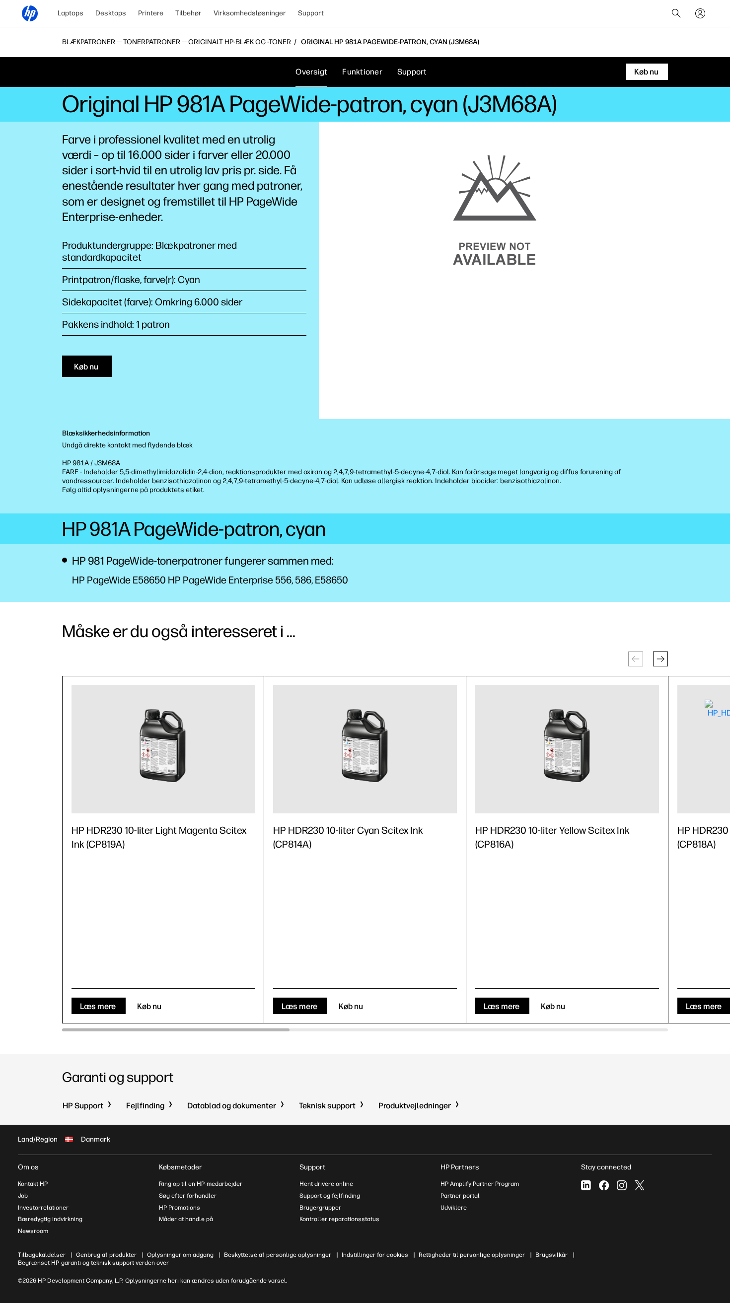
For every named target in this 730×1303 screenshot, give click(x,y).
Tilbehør (188, 13)
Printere (150, 13)
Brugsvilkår (551, 1254)
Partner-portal (460, 1195)
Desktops (110, 13)
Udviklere (453, 1207)
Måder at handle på (186, 1219)
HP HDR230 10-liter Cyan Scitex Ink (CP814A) (348, 837)
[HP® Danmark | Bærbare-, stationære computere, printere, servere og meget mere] (30, 13)
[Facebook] (604, 1185)
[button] (660, 659)
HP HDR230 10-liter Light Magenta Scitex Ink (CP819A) (159, 837)
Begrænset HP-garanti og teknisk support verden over (93, 1262)
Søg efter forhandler (188, 1195)
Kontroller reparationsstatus (339, 1219)
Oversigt (311, 71)
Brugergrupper (320, 1207)
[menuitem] (70, 13)
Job (23, 1195)
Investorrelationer (43, 1207)
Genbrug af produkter (106, 1254)
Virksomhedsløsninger (250, 13)
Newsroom (33, 1231)
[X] (640, 1185)
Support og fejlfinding (329, 1195)
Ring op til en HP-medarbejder (200, 1183)
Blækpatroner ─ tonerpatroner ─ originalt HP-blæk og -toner (176, 42)
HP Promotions (179, 1207)
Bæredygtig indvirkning (50, 1219)
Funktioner (362, 71)
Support (311, 13)
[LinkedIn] (586, 1185)
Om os (28, 1167)
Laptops (70, 13)
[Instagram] (622, 1185)
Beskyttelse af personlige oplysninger (277, 1254)
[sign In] (700, 13)
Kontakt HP (33, 1183)
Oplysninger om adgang (180, 1254)
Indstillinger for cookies (375, 1254)
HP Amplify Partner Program (479, 1183)
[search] (676, 13)
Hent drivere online (326, 1183)
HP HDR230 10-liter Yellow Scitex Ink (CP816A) (552, 837)
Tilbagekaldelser (42, 1254)
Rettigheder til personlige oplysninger (472, 1254)
